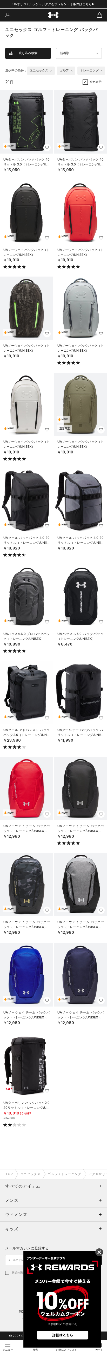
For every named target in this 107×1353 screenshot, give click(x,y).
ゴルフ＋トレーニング (65, 1174)
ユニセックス (30, 1174)
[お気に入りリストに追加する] (47, 147)
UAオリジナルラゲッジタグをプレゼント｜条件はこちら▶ (53, 4)
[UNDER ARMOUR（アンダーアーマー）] (53, 15)
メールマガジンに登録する (27, 1248)
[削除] (51, 70)
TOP (9, 1174)
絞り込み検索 (28, 53)
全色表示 (96, 82)
